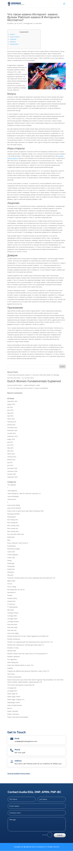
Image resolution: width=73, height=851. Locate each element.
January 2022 (11, 459)
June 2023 (10, 410)
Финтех (9, 708)
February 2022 (11, 457)
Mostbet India (11, 651)
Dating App (10, 563)
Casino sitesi (11, 552)
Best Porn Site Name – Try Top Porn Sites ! (20, 378)
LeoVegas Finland (12, 613)
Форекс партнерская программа (17, 717)
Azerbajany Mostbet (13, 514)
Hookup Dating (12, 598)
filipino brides (11, 581)
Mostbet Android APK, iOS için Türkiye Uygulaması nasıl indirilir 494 (27, 636)
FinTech (9, 584)
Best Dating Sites (12, 522)
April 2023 (10, 416)
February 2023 (11, 422)
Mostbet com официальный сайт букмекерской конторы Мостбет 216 (30, 642)
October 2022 (11, 433)
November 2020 (12, 471)
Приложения (14, 44)
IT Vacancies (11, 604)
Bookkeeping (11, 546)
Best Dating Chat (12, 520)
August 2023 (11, 404)
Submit (59, 835)
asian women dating (13, 505)
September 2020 (12, 477)
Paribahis (10, 668)
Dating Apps (11, 566)
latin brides (10, 610)
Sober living (10, 674)
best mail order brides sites (15, 534)
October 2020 (11, 474)
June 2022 (10, 445)
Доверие (13, 42)
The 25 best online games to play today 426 (20, 685)
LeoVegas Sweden (13, 621)
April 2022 (10, 451)
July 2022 (10, 442)
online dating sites (12, 662)
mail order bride (12, 624)
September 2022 (12, 436)
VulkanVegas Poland (13, 702)
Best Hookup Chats (13, 525)
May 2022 (10, 448)
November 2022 (12, 430)
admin (11, 23)
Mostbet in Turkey (13, 648)
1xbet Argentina (12, 491)
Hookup (9, 595)
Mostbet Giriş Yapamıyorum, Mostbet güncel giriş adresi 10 (25, 645)
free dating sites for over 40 (15, 589)
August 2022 (11, 439)
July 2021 (10, 462)
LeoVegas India (12, 616)
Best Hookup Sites (13, 531)
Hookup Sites (11, 601)
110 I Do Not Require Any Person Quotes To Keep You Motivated (27, 388)
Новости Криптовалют (14, 705)
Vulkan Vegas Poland (13, 696)
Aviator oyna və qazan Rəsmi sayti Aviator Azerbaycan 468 (25, 511)
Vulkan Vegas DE (12, 694)
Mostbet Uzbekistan (13, 656)
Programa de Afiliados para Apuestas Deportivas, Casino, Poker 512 (28, 671)
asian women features (14, 508)
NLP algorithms (12, 659)
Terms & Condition (13, 773)
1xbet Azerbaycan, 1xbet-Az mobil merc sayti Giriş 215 (24, 493)
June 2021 (10, 465)
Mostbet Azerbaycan (13, 639)
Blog (8, 540)
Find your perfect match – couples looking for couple (23, 385)
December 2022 (12, 427)
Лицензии (13, 39)
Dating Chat (11, 569)
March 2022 (11, 454)
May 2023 (10, 413)
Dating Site (10, 572)
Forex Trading (11, 587)
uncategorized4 (12, 691)
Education (10, 575)
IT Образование (12, 607)
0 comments (38, 23)
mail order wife (12, 630)
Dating (9, 560)
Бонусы (12, 34)
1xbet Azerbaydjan (13, 496)
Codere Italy (11, 557)
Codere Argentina (12, 555)
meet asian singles (13, 633)
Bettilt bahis (11, 537)
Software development (14, 677)
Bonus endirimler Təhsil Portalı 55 (17, 543)
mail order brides (12, 627)
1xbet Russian (11, 499)
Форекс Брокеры (12, 711)
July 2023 (10, 407)
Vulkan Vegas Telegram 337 (15, 699)
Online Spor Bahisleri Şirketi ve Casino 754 (20, 665)
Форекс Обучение (13, 714)
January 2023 (11, 425)
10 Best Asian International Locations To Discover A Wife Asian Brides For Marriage (33, 375)
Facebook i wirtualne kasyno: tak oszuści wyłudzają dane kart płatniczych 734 (31, 578)
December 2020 (12, 468)
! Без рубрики (11, 485)
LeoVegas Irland (12, 619)
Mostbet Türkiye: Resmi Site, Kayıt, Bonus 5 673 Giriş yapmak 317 (27, 653)
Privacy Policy (25, 773)
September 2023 (12, 401)
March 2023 (11, 419)
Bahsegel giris (11, 517)
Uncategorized (28, 23)
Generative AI (11, 592)
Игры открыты (14, 37)
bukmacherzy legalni (13, 549)
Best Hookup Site (12, 528)
